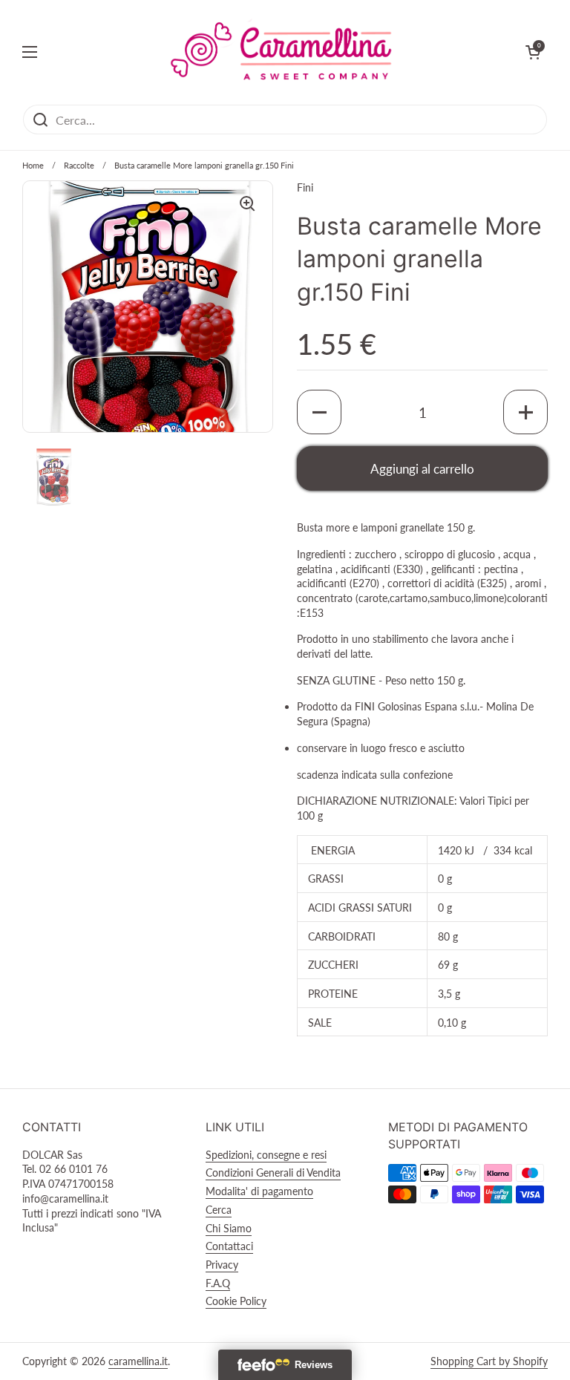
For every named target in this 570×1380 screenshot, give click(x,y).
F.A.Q (218, 1283)
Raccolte (79, 165)
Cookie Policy (236, 1301)
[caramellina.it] (281, 52)
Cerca (219, 1209)
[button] (319, 412)
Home (33, 165)
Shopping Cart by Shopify (489, 1361)
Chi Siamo (229, 1228)
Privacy (222, 1264)
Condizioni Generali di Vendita (273, 1172)
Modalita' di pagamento (259, 1191)
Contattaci (229, 1246)
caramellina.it (138, 1361)
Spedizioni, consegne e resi (266, 1154)
